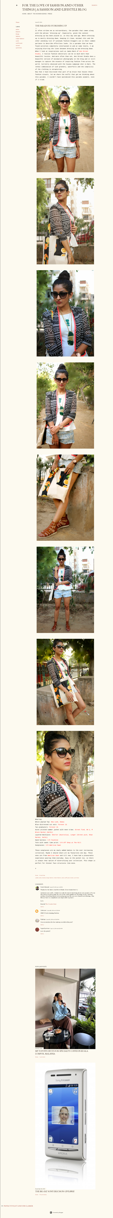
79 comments (43, 1194)
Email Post (42, 875)
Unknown (43, 910)
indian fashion (20, 38)
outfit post (19, 43)
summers (19, 48)
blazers (18, 32)
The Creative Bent (50, 904)
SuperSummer (45, 928)
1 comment (42, 1057)
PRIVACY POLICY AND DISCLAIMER (18, 1206)
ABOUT (29, 14)
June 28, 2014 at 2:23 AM (53, 910)
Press (50, 14)
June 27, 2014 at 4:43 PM (56, 887)
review (18, 45)
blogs (17, 34)
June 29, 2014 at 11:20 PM (52, 919)
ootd (17, 41)
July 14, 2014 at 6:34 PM (56, 928)
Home (24, 14)
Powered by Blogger (58, 1212)
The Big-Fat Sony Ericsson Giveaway (54, 1191)
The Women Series (40, 14)
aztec (17, 29)
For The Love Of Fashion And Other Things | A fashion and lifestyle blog (54, 7)
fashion (18, 36)
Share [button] (17, 22)
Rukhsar (43, 919)
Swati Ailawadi (45, 887)
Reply (42, 906)
